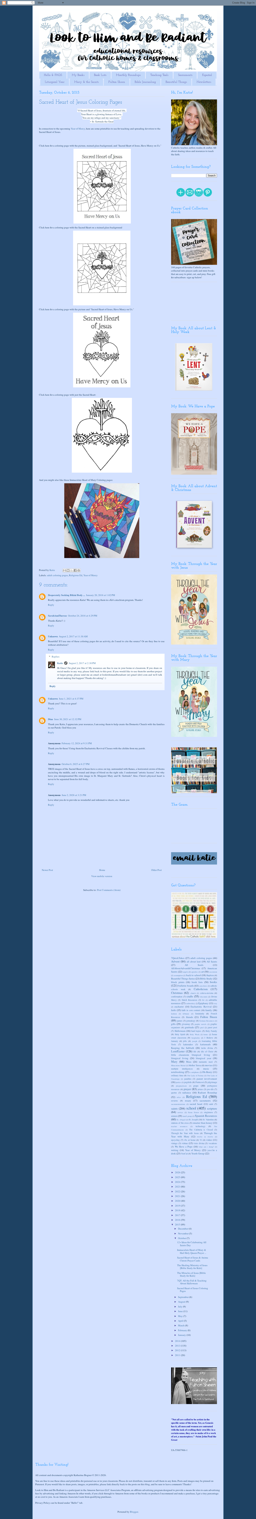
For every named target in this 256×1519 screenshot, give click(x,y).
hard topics (196, 1031)
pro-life (210, 1089)
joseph (194, 1041)
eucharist (179, 1006)
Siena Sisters (193, 1112)
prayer (187, 1089)
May (180, 1316)
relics (179, 1097)
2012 (178, 1350)
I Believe (208, 1037)
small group (187, 1116)
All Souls (194, 965)
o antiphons (194, 1072)
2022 (178, 1191)
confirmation (176, 996)
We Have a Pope (184, 1146)
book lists (197, 982)
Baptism (210, 975)
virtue (185, 1143)
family (208, 1010)
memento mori (206, 1061)
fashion (174, 1013)
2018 (178, 1210)
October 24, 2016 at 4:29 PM (82, 615)
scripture (212, 1108)
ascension (213, 971)
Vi (201, 1140)
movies (208, 1065)
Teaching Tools (159, 75)
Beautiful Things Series (183, 978)
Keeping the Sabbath (182, 1048)
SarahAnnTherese (57, 615)
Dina (50, 719)
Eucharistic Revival (201, 1006)
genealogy (190, 1020)
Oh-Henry (207, 1072)
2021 (178, 1196)
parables (188, 1078)
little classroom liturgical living (190, 1054)
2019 (178, 1205)
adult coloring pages (57, 575)
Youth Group (197, 1153)
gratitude (189, 1027)
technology (200, 1126)
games (179, 1020)
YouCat (184, 1153)
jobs (185, 1041)
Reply (51, 604)
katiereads (205, 1044)
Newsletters (204, 82)
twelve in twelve (205, 1136)
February (183, 1330)
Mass (188, 1061)
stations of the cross (180, 1122)
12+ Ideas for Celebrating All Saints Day (191, 1244)
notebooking (177, 1072)
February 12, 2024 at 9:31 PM (77, 743)
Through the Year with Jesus (185, 1133)
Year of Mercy (78, 128)
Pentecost (199, 1082)
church (193, 993)
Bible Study (206, 978)
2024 (178, 1182)
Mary (174, 1061)
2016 (178, 1219)
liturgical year (203, 1058)
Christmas (177, 993)
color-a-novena (206, 993)
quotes (174, 1092)
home (206, 1034)
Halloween (180, 1031)
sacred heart (196, 1104)
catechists (203, 986)
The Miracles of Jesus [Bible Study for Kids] (191, 1274)
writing (174, 1150)
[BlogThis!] (68, 570)
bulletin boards (186, 985)
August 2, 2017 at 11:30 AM (73, 636)
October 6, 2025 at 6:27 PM (76, 764)
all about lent (194, 961)
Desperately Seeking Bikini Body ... (66, 595)
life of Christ (207, 1051)
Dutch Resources (189, 1000)
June (180, 1311)
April (181, 1320)
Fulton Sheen (116, 82)
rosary (188, 1100)
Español (207, 75)
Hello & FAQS (53, 75)
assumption (178, 975)
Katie (60, 663)
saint (211, 1104)
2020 (178, 1200)
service (180, 1112)
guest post (212, 1027)
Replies (55, 656)
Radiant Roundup (207, 1092)
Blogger (134, 1511)
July (180, 1306)
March (181, 1325)
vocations (213, 1143)
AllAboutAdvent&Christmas (185, 968)
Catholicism (201, 989)
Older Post (156, 870)
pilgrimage (212, 1082)
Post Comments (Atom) (109, 890)
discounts (203, 996)
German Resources (206, 1020)
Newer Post (47, 870)
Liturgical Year (54, 82)
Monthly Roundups (128, 75)
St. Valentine (208, 1119)
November (183, 1233)
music (206, 1068)
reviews (174, 1100)
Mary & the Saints (86, 82)
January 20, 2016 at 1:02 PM (100, 595)
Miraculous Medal (178, 1065)
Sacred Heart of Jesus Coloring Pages (192, 1290)
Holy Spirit (180, 1034)
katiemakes (188, 1044)
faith (173, 1010)
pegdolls (188, 1082)
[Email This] (64, 570)
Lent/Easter (178, 1051)
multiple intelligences (182, 1068)
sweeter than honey (202, 1122)
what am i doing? (206, 1146)
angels (185, 971)
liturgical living (179, 1058)
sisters (174, 1116)
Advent (175, 961)
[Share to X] (71, 570)
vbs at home (189, 1140)
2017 (178, 1215)
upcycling (175, 1140)
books (213, 982)
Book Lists (100, 75)
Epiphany (203, 1003)
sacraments (205, 1100)
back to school (193, 975)
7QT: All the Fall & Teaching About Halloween (192, 1282)
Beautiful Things (176, 82)
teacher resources (179, 1126)
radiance (186, 1092)
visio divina (199, 1143)
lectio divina (207, 1048)
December (183, 1228)
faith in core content (191, 1010)
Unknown (53, 636)
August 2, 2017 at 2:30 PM (82, 663)
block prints (177, 982)
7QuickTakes (177, 958)
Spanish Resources (206, 1116)
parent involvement (207, 1078)
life (194, 1051)
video (209, 1139)
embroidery (190, 1003)
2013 (178, 1345)
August (182, 1301)
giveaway (186, 1024)
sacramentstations (178, 1104)
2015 (178, 1224)
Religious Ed (75, 575)
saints (174, 1108)
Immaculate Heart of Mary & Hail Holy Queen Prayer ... (191, 1251)
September (183, 1297)
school (191, 1108)
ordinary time (177, 1075)
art (202, 971)
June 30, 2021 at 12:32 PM (67, 719)
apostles (194, 971)
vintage (174, 1143)
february (186, 1013)
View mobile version (101, 876)
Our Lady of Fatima (195, 1075)
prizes (200, 1089)
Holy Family (211, 1031)
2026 (178, 1172)
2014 (178, 1341)
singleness (208, 1112)
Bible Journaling (145, 82)
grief (202, 1027)
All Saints (212, 961)
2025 (178, 1177)
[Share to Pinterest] (79, 570)
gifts (173, 1024)
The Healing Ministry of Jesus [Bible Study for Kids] (192, 1267)
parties (178, 1082)
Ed (203, 1000)
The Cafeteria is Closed (201, 1129)
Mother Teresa (195, 1065)
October (182, 1238)
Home (102, 870)
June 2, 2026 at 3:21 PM (74, 795)
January (174, 1041)
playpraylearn (181, 1085)
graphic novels (200, 1024)
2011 (178, 1355)
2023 (178, 1186)
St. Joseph (193, 1119)
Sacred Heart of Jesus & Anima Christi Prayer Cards (192, 1259)
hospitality (196, 1037)
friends (189, 1017)
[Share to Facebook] (75, 570)
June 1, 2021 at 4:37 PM (71, 698)
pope (195, 1085)
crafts (190, 996)
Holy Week (194, 1034)
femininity (199, 1013)
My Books (78, 75)
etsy (215, 1003)
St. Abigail (181, 1119)
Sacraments (185, 75)
